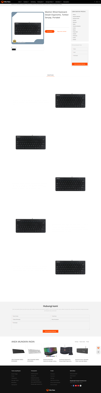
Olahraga (76, 341)
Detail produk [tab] (50, 75)
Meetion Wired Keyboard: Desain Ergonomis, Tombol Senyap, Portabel (47, 4)
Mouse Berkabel (53, 384)
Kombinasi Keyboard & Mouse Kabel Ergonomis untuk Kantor (65, 360)
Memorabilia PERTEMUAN (36, 382)
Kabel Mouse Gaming (54, 380)
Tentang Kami (14, 378)
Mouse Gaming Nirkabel (55, 382)
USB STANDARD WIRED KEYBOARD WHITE (33, 360)
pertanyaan (49, 31)
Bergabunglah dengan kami (36, 384)
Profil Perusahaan (34, 373)
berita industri (73, 375)
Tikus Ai (28, 4)
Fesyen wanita (82, 341)
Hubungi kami (14, 384)
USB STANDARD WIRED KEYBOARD (17, 360)
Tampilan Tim (33, 375)
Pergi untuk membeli (61, 31)
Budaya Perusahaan (35, 377)
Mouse (23, 4)
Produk (87, 341)
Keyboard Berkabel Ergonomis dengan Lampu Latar (49, 360)
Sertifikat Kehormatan (35, 380)
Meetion (13, 4)
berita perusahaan (73, 373)
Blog (71, 377)
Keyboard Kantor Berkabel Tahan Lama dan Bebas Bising (81, 360)
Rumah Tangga (14, 373)
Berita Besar (13, 382)
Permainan (52, 373)
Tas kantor (18, 4)
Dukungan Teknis (15, 380)
